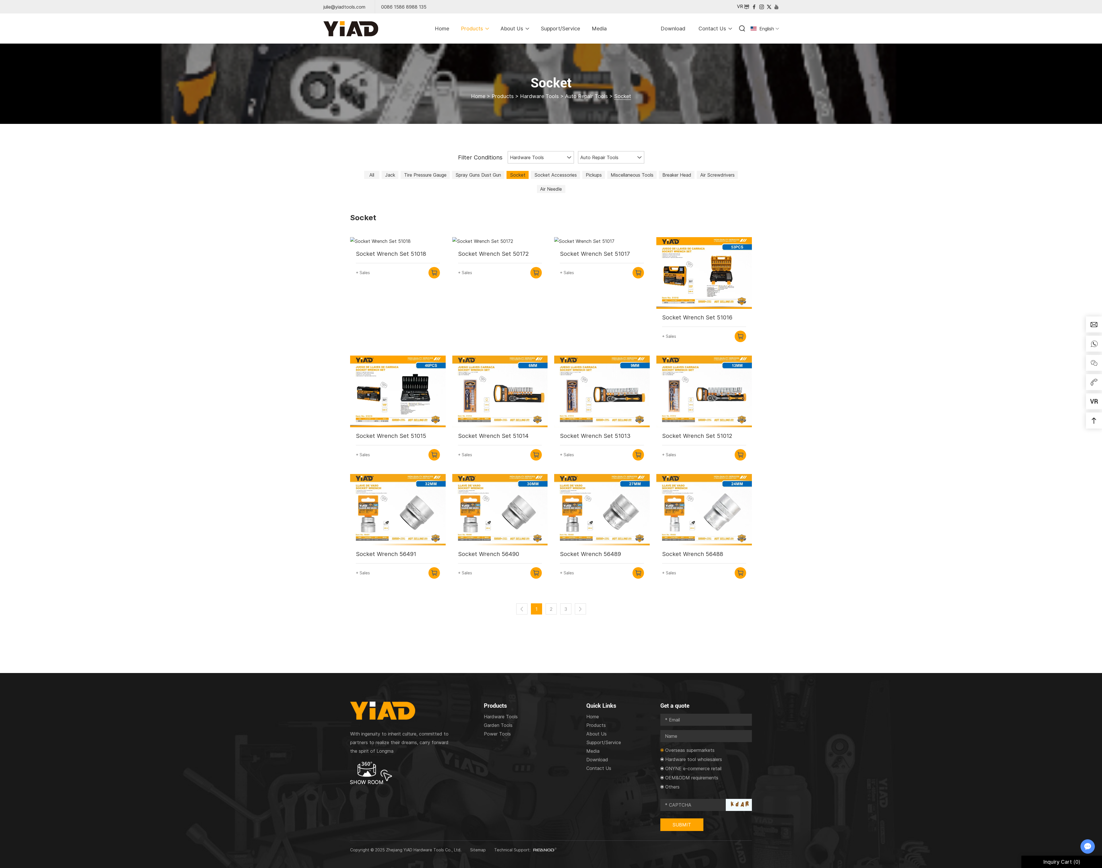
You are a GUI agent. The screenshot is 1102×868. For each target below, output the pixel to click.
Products (472, 29)
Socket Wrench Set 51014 (493, 435)
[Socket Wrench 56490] (500, 510)
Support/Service (560, 29)
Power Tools (497, 734)
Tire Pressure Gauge (425, 175)
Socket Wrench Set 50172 (493, 253)
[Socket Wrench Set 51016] (704, 273)
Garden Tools (498, 725)
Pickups (594, 175)
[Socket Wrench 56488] (704, 510)
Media (599, 29)
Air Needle (551, 189)
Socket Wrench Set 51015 (391, 435)
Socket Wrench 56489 (590, 554)
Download (673, 29)
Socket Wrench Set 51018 (391, 253)
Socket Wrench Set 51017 (595, 253)
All (371, 175)
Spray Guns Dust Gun (478, 175)
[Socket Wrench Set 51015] (398, 391)
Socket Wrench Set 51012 (697, 435)
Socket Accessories (555, 175)
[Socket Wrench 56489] (602, 510)
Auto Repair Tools (586, 96)
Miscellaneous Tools (632, 175)
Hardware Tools (539, 96)
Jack (390, 175)
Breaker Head (676, 175)
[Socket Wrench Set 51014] (500, 391)
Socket (517, 175)
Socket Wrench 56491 (386, 554)
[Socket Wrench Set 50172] (500, 241)
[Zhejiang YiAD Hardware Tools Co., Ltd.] (350, 28)
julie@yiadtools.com (344, 7)
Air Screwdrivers (717, 175)
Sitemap (478, 849)
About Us (511, 29)
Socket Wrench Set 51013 (595, 435)
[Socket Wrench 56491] (398, 510)
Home (442, 29)
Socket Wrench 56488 (692, 554)
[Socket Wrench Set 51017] (602, 241)
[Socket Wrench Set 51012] (704, 391)
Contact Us (712, 29)
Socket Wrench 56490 (488, 554)
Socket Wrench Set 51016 (697, 317)
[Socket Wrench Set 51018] (398, 241)
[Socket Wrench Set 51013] (602, 391)
